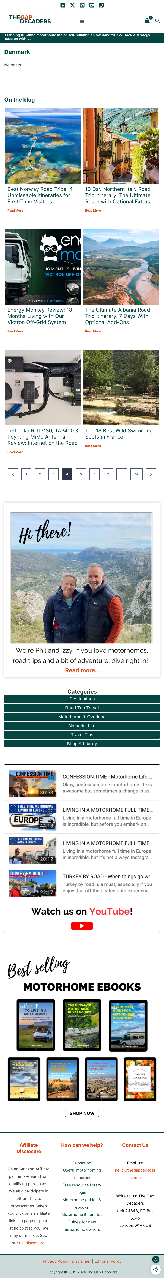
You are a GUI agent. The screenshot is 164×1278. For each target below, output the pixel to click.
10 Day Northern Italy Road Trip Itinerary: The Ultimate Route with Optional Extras (118, 195)
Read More (15, 210)
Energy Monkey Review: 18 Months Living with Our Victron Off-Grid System (39, 316)
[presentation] (43, 146)
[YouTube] (91, 5)
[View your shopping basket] (147, 21)
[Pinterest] (101, 5)
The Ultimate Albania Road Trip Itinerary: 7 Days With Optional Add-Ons (117, 316)
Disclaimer (81, 1261)
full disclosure (32, 1242)
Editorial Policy (108, 1261)
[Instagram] (82, 5)
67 (136, 474)
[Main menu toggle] (82, 21)
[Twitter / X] (72, 5)
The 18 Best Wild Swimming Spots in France (119, 434)
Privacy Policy (55, 1261)
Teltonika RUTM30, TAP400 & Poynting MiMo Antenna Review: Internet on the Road (43, 437)
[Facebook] (63, 5)
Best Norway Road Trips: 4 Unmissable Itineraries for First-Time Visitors (40, 195)
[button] (157, 21)
